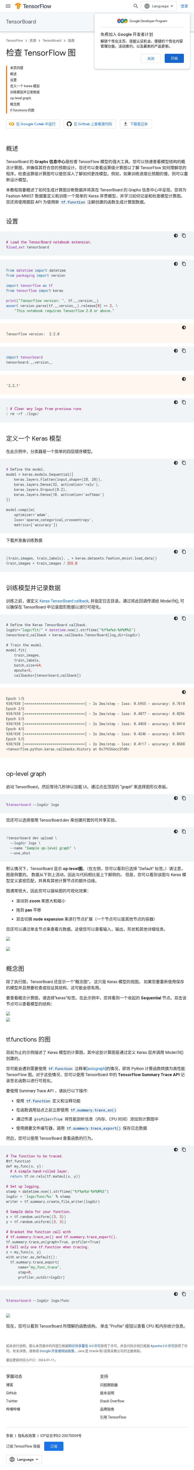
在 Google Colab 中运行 (36, 124)
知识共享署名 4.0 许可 (84, 1346)
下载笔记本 (139, 124)
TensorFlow (14, 40)
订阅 (53, 1446)
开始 (174, 58)
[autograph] (96, 1068)
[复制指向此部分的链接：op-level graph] (51, 774)
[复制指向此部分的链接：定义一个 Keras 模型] (66, 439)
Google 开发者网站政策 (57, 1351)
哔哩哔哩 (13, 1409)
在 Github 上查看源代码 (93, 124)
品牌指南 (107, 1409)
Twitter (12, 1401)
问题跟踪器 (109, 1385)
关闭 (150, 58)
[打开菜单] (8, 6)
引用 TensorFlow (113, 1417)
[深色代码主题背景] (176, 236)
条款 (9, 1436)
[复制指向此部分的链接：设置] (23, 222)
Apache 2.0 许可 (162, 1346)
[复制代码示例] (184, 236)
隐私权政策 (27, 1436)
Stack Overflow (112, 1401)
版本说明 (107, 1393)
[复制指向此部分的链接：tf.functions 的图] (56, 1040)
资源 (33, 40)
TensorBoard (21, 22)
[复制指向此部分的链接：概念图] (29, 969)
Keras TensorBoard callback (64, 601)
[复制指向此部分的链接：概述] (23, 149)
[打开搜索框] (136, 6)
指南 (71, 40)
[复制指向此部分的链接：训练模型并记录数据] (66, 589)
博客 (9, 1385)
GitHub (11, 1393)
